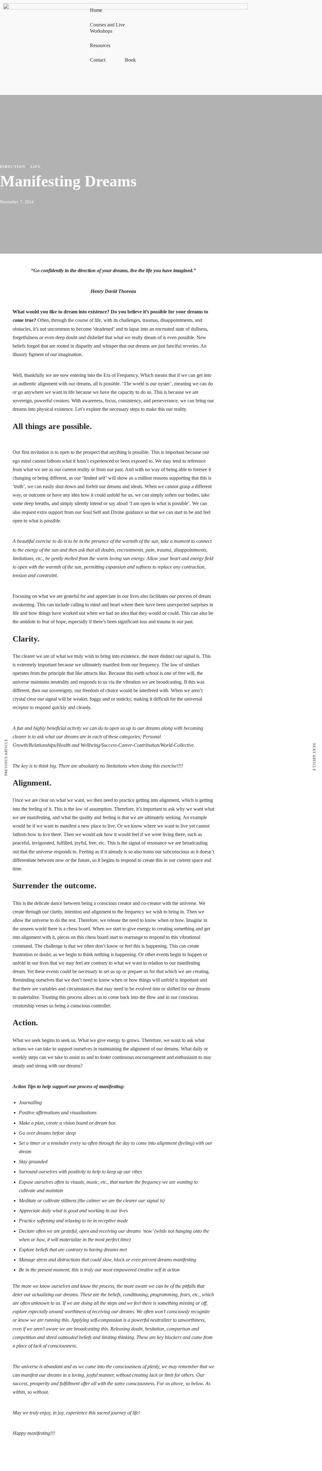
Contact (97, 60)
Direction (12, 166)
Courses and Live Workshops (107, 28)
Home (96, 10)
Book (130, 60)
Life (36, 166)
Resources (100, 45)
